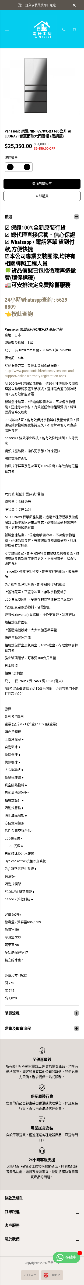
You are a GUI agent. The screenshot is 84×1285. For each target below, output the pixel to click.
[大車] (74, 29)
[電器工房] (42, 29)
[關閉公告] (74, 5)
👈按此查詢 (19, 314)
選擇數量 (11, 158)
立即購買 (42, 196)
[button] (7, 29)
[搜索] (64, 29)
